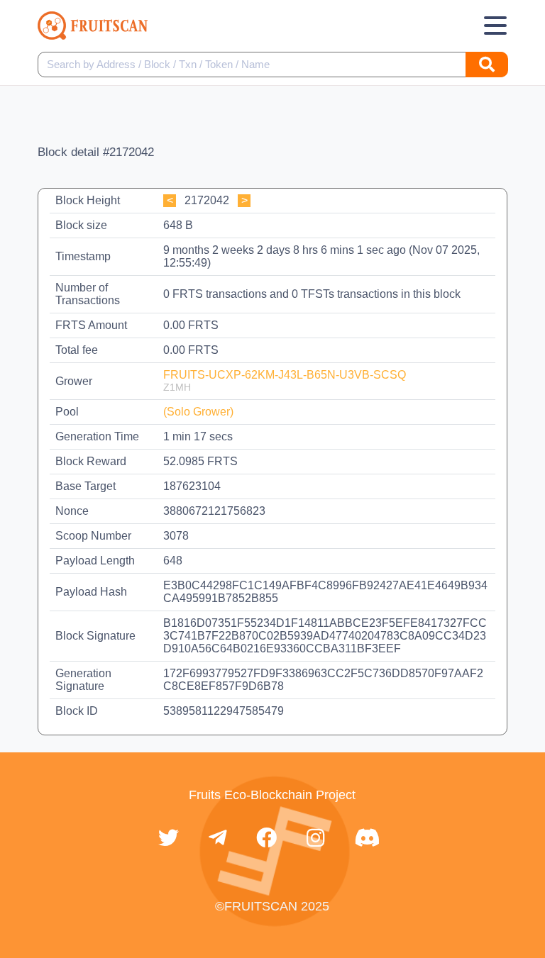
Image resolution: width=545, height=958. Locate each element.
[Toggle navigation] (495, 25)
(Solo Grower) (198, 412)
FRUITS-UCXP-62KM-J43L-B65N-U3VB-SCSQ (284, 375)
